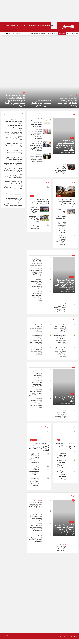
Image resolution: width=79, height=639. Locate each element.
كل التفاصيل (14, 25)
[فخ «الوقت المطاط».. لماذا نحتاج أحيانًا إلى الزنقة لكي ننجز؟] (74, 544)
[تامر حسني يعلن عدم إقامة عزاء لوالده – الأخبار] (64, 387)
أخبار (48, 25)
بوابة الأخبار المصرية (60, 636)
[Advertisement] (39, 11)
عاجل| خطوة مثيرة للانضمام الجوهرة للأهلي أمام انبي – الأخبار (40, 201)
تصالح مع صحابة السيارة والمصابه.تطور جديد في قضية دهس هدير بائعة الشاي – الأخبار (36, 338)
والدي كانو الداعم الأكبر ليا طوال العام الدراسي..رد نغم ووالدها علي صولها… (61, 464)
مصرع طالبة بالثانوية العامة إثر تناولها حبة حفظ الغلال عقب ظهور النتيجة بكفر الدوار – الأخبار (60, 338)
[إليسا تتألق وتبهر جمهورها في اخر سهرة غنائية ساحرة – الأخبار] (74, 451)
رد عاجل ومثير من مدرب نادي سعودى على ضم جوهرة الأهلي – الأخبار (41, 33)
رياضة (39, 25)
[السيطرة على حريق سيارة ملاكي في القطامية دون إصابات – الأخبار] (50, 324)
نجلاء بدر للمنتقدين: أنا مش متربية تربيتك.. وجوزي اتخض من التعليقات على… (36, 403)
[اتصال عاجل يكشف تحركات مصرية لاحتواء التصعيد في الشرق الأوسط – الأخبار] (74, 304)
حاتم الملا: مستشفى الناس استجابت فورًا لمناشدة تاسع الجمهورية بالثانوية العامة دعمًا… (36, 147)
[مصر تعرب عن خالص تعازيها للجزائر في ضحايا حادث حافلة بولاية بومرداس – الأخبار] (47, 121)
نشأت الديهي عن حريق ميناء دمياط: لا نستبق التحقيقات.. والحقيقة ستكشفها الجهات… (36, 297)
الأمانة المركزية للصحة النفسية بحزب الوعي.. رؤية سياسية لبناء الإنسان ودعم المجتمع (35, 516)
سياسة (33, 25)
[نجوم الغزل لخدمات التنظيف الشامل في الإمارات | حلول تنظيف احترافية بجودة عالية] (50, 523)
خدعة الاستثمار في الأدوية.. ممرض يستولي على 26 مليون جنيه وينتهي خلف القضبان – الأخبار (59, 351)
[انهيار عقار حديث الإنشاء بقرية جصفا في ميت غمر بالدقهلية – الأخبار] (74, 324)
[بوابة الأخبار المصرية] (68, 27)
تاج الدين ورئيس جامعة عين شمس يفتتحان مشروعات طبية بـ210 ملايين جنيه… (60, 170)
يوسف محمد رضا (69, 534)
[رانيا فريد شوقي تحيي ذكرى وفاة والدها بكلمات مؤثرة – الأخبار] (50, 389)
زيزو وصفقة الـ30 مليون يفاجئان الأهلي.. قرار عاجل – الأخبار (39, 103)
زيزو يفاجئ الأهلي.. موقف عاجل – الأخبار (35, 226)
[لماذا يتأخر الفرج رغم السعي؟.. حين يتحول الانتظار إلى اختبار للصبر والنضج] (64, 518)
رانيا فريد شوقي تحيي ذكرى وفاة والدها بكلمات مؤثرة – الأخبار (35, 393)
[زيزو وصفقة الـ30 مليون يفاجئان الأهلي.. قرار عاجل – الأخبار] (39, 95)
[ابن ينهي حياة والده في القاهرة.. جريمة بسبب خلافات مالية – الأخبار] (50, 347)
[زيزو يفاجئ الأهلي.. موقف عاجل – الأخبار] (48, 225)
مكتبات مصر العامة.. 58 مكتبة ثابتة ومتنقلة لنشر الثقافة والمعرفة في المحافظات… (36, 135)
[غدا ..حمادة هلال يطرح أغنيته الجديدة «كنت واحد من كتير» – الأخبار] (50, 370)
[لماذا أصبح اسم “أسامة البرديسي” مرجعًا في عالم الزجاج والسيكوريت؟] (50, 534)
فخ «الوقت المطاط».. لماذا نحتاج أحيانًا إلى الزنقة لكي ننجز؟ (60, 548)
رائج (21, 25)
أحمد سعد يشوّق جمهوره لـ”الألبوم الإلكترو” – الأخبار (37, 384)
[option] (66, 95)
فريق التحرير (70, 152)
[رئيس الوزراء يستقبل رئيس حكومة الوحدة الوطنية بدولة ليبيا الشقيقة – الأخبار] (47, 156)
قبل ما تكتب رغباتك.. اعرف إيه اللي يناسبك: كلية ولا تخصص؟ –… (65, 446)
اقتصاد (44, 25)
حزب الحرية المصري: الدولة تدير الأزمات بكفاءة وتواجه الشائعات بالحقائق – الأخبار (36, 284)
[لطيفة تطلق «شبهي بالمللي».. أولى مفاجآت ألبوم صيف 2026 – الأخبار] (74, 410)
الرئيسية (53, 25)
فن (24, 25)
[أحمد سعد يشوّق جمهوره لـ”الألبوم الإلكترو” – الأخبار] (50, 380)
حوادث (28, 25)
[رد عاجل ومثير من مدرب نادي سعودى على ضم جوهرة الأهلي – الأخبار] (66, 95)
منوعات (7, 25)
